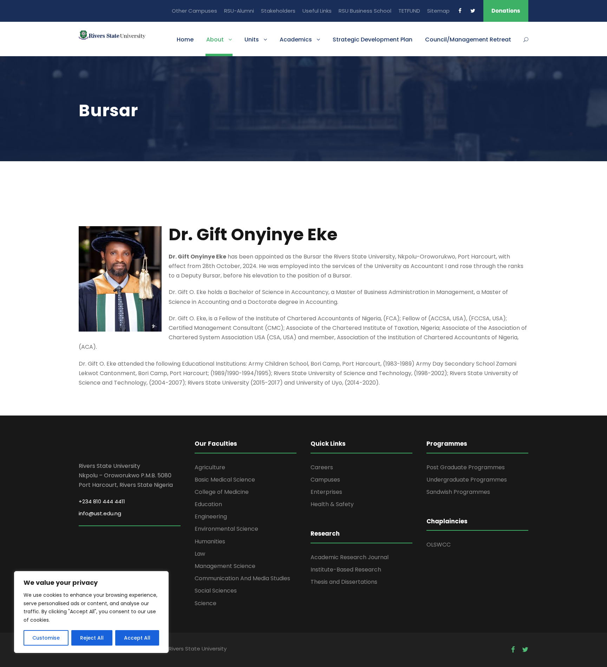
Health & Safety (332, 504)
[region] (91, 612)
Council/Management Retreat (468, 39)
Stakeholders (278, 10)
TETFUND (409, 10)
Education (208, 504)
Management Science (225, 566)
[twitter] (472, 10)
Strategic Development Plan (372, 39)
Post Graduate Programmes (465, 467)
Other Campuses (194, 10)
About (215, 39)
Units (251, 39)
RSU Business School (365, 10)
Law (200, 554)
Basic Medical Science (225, 480)
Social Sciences (216, 591)
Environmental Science (226, 529)
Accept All (137, 637)
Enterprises (326, 492)
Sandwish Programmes (458, 492)
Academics (296, 39)
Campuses (325, 480)
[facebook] (460, 10)
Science (205, 603)
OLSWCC (438, 545)
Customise (46, 637)
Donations (505, 10)
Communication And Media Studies (242, 578)
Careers (322, 467)
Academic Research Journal (350, 557)
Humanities (210, 541)
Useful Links (317, 10)
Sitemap (438, 10)
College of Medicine (222, 492)
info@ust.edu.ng (100, 513)
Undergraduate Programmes (466, 480)
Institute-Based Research (346, 569)
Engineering (211, 516)
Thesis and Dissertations (344, 582)
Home (185, 39)
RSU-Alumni (239, 10)
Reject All (92, 637)
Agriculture (210, 467)
